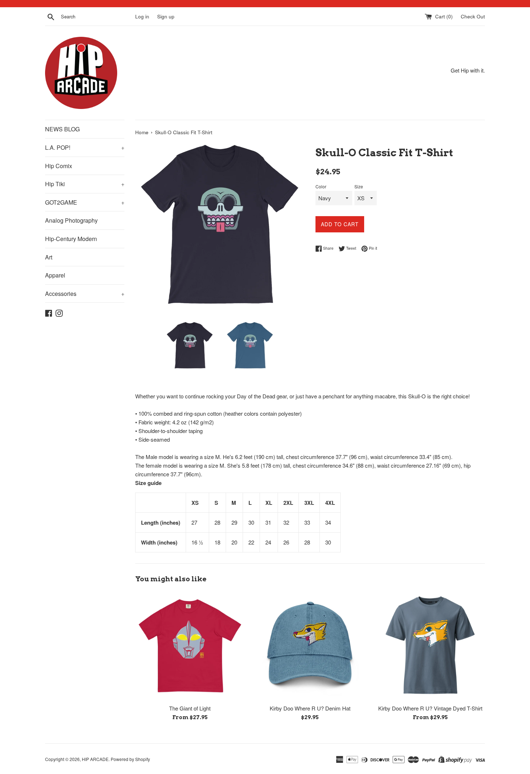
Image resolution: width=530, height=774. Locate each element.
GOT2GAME (84, 202)
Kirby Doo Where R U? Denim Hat (310, 708)
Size (358, 186)
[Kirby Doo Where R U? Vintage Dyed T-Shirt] (430, 645)
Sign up (166, 16)
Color (320, 186)
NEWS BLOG (62, 129)
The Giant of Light (190, 708)
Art (48, 257)
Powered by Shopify (130, 759)
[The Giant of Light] (189, 645)
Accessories (84, 293)
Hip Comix (58, 166)
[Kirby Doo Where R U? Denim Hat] (310, 645)
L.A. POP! (84, 147)
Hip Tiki (84, 184)
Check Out (473, 16)
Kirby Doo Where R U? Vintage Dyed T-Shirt (430, 708)
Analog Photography (71, 220)
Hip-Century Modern (71, 239)
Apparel (55, 275)
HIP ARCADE (95, 759)
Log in (142, 16)
